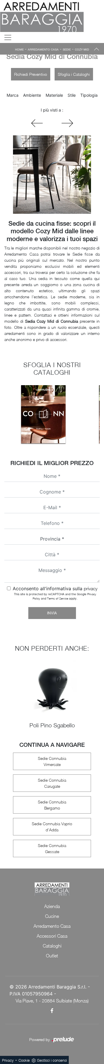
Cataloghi (52, 945)
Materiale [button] (54, 95)
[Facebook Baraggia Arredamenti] (52, 1010)
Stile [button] (72, 95)
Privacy (8, 1060)
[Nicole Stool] (37, 123)
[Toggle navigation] (8, 37)
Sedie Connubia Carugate (52, 783)
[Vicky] (67, 123)
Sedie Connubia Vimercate (52, 761)
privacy (90, 588)
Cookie (24, 1060)
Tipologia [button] (89, 95)
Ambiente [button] (32, 95)
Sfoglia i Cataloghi (74, 74)
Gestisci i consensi (52, 1060)
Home (19, 49)
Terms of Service (57, 598)
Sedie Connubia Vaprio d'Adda (52, 826)
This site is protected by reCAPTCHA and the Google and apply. (55, 596)
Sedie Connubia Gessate (52, 848)
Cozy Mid (82, 49)
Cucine (52, 916)
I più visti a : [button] (52, 109)
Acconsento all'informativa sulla (55, 588)
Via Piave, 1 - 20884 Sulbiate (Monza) (52, 1000)
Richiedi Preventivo (30, 74)
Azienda (52, 906)
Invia (52, 613)
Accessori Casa (52, 936)
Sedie (67, 49)
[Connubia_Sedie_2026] (43, 414)
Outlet (52, 955)
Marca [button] (12, 95)
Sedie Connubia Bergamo (52, 804)
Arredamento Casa (43, 49)
